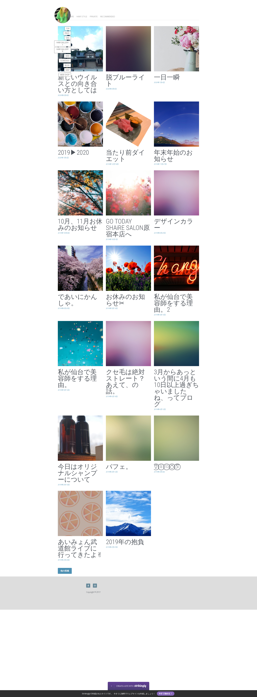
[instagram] (95, 586)
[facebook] (88, 586)
